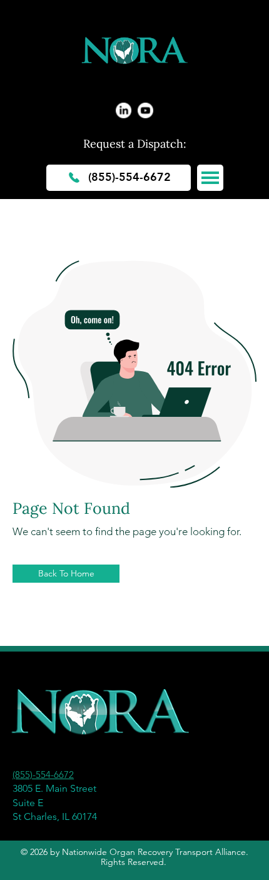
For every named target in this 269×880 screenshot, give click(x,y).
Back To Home (66, 573)
